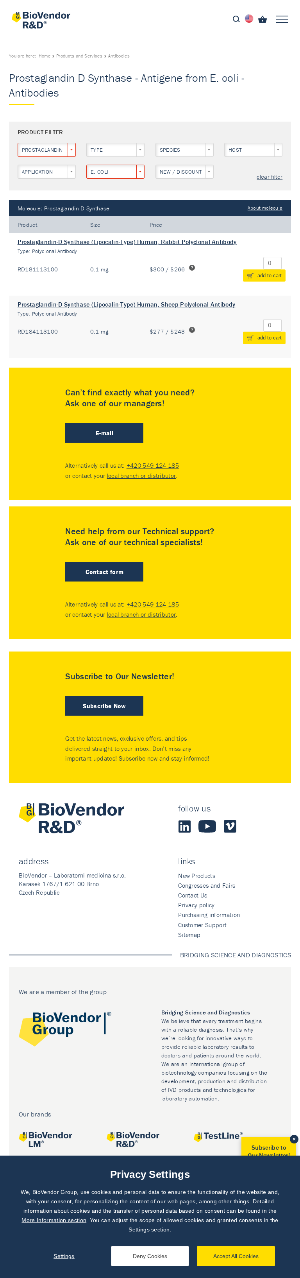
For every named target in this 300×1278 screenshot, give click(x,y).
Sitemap (189, 935)
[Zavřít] (294, 1139)
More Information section (53, 1220)
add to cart (269, 275)
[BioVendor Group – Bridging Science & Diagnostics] (65, 1031)
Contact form (105, 572)
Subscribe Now (104, 706)
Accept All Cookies (236, 1256)
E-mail (104, 433)
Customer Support (202, 925)
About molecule (265, 208)
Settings (64, 1256)
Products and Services (79, 56)
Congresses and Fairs (206, 885)
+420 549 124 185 (153, 465)
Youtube (207, 826)
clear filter (269, 177)
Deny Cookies (150, 1256)
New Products (196, 876)
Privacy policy (196, 905)
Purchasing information (209, 915)
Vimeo (230, 826)
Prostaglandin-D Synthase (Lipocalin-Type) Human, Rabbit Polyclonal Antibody (127, 242)
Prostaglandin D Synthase (77, 208)
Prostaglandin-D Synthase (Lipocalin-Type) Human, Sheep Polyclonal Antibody (127, 304)
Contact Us (192, 895)
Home (44, 56)
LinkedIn (184, 826)
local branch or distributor (141, 475)
